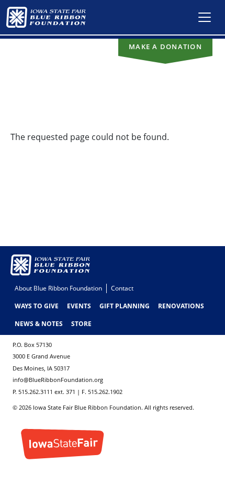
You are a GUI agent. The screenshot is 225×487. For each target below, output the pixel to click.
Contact (122, 288)
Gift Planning (124, 306)
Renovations (181, 306)
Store (81, 323)
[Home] (50, 17)
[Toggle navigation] (204, 17)
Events (79, 306)
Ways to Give (37, 306)
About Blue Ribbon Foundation (58, 288)
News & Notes (39, 323)
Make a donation (165, 46)
